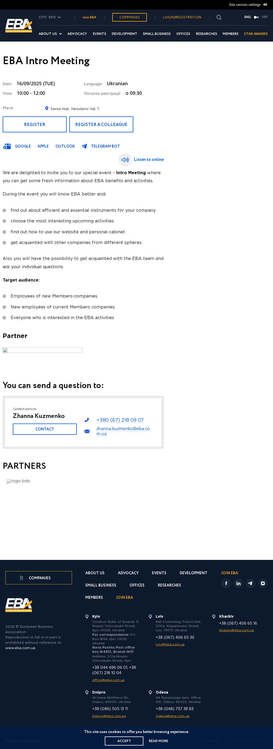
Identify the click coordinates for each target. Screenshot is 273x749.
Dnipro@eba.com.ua (109, 716)
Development (124, 33)
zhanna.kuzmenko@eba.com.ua (123, 431)
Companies (129, 17)
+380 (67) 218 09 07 (120, 420)
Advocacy (77, 33)
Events (99, 33)
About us (48, 33)
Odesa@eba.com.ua (172, 716)
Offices (183, 33)
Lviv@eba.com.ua (170, 644)
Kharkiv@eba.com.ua (236, 630)
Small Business (157, 33)
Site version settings (245, 5)
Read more (158, 741)
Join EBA (89, 17)
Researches (206, 33)
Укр (265, 17)
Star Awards (256, 33)
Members (230, 33)
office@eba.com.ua (108, 680)
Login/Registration (182, 17)
